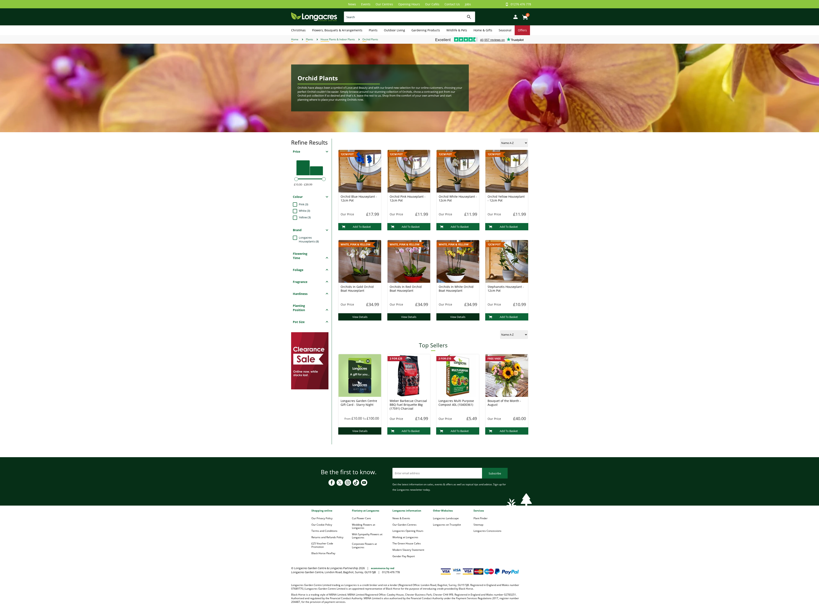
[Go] (469, 17)
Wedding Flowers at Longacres (363, 526)
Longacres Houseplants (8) (309, 240)
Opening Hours (409, 4)
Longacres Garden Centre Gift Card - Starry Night (359, 403)
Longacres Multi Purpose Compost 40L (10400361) (456, 403)
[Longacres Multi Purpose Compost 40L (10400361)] (457, 375)
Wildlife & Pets (456, 30)
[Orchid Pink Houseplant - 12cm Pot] (409, 171)
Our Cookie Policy (321, 524)
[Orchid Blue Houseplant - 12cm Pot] (359, 171)
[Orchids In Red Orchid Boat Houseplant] (409, 261)
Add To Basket (362, 227)
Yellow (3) (305, 217)
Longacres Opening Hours (407, 531)
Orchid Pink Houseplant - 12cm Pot (407, 198)
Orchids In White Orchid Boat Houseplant (456, 289)
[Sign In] (514, 16)
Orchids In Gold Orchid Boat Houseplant (357, 289)
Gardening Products (425, 30)
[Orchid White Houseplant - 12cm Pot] (458, 171)
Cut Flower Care (361, 518)
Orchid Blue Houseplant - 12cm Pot (359, 198)
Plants (373, 30)
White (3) (304, 211)
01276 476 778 (521, 4)
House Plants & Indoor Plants (338, 39)
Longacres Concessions (487, 531)
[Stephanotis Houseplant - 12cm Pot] (506, 261)
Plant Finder (480, 518)
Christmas (298, 30)
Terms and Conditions (324, 531)
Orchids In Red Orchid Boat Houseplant (406, 289)
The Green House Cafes (406, 543)
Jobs (468, 4)
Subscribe (495, 473)
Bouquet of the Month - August (504, 403)
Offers (522, 30)
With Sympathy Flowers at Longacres (367, 535)
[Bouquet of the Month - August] (506, 375)
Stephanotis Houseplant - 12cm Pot (506, 289)
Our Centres (384, 4)
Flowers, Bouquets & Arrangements (337, 30)
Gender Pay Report (403, 556)
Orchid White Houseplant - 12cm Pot (458, 198)
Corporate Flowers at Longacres (364, 545)
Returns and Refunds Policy (327, 537)
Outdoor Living (394, 30)
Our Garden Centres (404, 524)
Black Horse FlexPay (323, 553)
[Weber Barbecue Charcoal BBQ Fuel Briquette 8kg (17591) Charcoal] (409, 375)
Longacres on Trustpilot (447, 524)
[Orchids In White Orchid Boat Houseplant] (458, 261)
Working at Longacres (405, 537)
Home (294, 39)
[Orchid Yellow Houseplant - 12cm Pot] (506, 171)
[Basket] (524, 15)
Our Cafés (432, 4)
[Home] (314, 16)
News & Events (401, 518)
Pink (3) (303, 204)
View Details (359, 317)
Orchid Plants (370, 39)
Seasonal (505, 30)
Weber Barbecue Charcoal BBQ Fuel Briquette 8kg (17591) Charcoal (408, 404)
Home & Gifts (482, 30)
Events (365, 4)
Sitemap (478, 524)
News (352, 4)
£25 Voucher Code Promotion (322, 545)
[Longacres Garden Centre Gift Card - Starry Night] (359, 375)
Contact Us (452, 4)
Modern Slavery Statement (408, 550)
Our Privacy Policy (322, 518)
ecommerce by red (382, 568)
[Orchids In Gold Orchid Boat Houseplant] (359, 261)
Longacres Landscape (446, 518)
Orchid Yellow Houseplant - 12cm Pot (506, 198)
